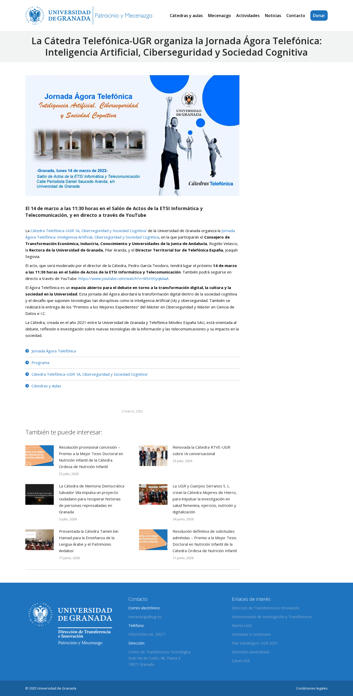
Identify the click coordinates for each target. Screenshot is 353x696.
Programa (40, 362)
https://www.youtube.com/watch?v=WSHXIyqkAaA (123, 278)
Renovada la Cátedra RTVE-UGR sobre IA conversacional (201, 450)
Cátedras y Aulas (46, 385)
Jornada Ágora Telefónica (54, 350)
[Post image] (39, 455)
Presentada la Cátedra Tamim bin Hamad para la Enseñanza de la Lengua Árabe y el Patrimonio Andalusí (88, 541)
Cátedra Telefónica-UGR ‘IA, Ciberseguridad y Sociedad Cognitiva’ (88, 230)
